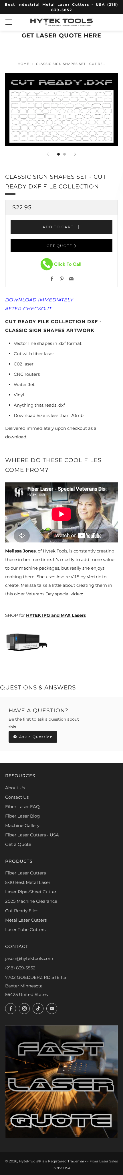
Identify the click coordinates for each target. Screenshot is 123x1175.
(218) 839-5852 (20, 968)
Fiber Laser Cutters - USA (32, 835)
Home (23, 64)
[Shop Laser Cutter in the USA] (26, 641)
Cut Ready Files (21, 910)
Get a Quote (18, 844)
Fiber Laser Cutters (25, 873)
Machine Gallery (22, 825)
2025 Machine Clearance (31, 901)
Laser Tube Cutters (25, 929)
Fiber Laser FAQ (22, 806)
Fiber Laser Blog (22, 816)
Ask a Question (35, 737)
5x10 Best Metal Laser (27, 882)
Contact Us (17, 797)
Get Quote (59, 246)
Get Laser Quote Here (61, 35)
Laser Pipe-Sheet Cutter (30, 891)
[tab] (58, 154)
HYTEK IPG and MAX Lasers (56, 615)
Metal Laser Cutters (26, 920)
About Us (15, 787)
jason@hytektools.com (29, 958)
